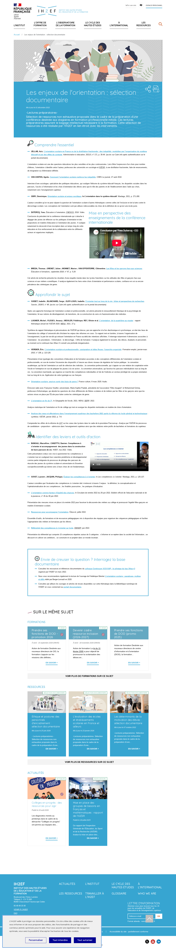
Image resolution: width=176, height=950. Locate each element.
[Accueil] (22, 11)
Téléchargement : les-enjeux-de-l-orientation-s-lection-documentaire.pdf (156, 89)
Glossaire (119, 893)
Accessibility (141, 5)
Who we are (131, 5)
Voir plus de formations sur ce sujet (89, 676)
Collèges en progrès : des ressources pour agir (47, 804)
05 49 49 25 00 (20, 906)
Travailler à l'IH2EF (94, 895)
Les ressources (143, 24)
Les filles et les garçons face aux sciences (124, 268)
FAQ (15, 913)
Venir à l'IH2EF (21, 910)
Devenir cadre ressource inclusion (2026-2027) (85, 634)
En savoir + (52, 663)
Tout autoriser (84, 940)
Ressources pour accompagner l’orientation (49, 512)
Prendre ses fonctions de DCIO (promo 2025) (128, 634)
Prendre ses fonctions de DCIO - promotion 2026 (45, 634)
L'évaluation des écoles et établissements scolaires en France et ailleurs (87, 721)
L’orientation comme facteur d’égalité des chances (52, 493)
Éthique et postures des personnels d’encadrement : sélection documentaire (46, 721)
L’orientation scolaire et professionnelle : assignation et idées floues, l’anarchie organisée (83, 349)
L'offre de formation (40, 24)
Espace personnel (154, 5)
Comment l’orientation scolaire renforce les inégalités (73, 177)
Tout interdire (60, 940)
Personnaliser (36, 940)
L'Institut (19, 25)
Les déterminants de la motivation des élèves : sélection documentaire (128, 720)
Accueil (17, 35)
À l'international (119, 24)
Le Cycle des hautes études (92, 24)
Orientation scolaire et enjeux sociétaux (64, 196)
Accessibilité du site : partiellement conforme (129, 931)
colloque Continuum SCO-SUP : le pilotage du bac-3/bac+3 (110, 569)
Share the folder (147, 88)
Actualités (67, 884)
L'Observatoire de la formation (65, 24)
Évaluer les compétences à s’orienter (79, 477)
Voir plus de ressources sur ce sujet (89, 762)
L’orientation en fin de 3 (41, 401)
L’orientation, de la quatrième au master (116, 321)
